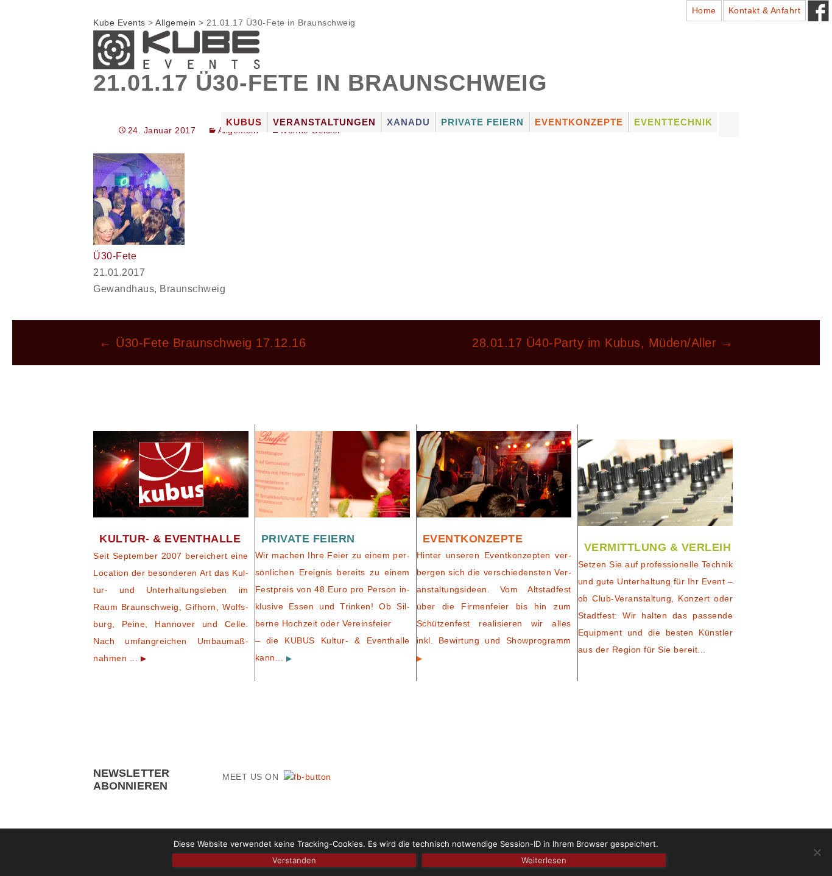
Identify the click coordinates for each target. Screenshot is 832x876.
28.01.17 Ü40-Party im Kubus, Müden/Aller (602, 342)
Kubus (244, 122)
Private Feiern (482, 122)
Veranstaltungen (324, 122)
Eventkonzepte (579, 122)
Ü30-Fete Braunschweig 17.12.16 (202, 342)
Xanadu (408, 122)
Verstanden (294, 860)
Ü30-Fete (114, 256)
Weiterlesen (543, 860)
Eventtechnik (673, 122)
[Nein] (817, 852)
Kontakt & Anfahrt (764, 10)
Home (704, 10)
